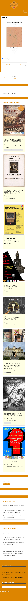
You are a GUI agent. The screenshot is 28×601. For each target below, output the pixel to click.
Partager (7, 58)
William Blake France (5, 591)
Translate (14, 93)
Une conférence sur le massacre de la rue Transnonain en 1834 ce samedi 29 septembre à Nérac (14, 553)
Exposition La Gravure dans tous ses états (13, 505)
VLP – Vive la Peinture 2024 (9, 548)
